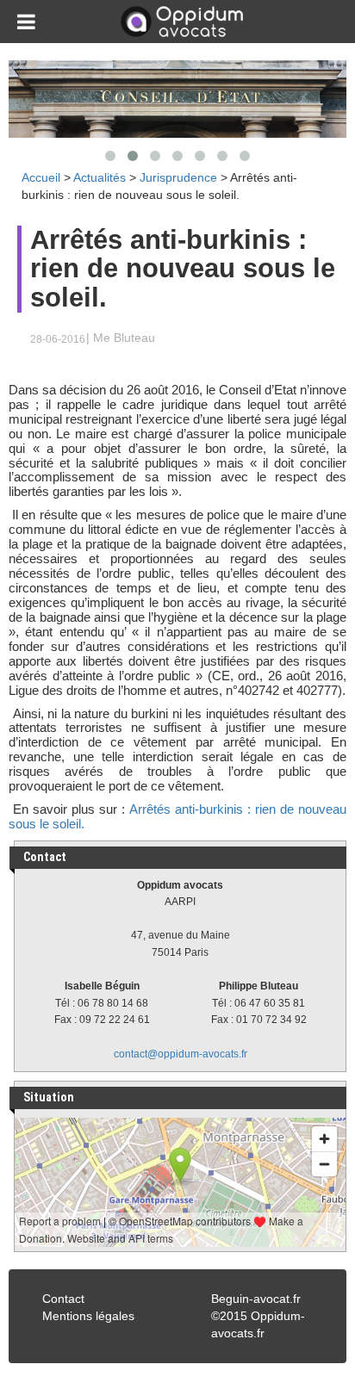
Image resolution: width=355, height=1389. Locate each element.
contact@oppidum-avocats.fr (180, 1054)
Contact (63, 1298)
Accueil (41, 177)
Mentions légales (88, 1316)
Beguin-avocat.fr (256, 1298)
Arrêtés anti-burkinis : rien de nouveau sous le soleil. (177, 816)
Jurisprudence (178, 177)
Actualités (99, 177)
